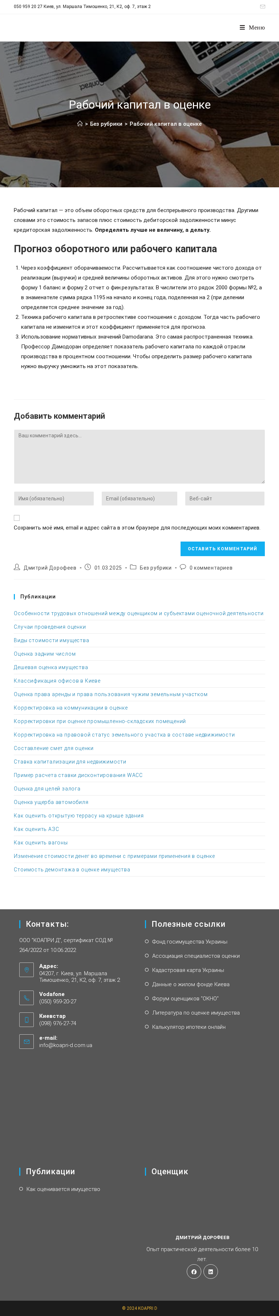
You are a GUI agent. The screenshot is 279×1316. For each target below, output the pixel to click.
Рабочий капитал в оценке (166, 124)
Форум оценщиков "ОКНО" (185, 998)
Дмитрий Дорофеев (50, 568)
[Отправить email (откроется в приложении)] (261, 7)
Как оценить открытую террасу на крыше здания (78, 816)
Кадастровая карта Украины (188, 970)
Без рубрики (156, 568)
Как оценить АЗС (36, 829)
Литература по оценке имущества (196, 1013)
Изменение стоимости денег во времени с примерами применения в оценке (114, 856)
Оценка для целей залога (47, 789)
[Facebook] (194, 1271)
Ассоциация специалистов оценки (196, 956)
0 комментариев (211, 568)
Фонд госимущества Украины (189, 941)
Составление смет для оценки (54, 748)
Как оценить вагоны (41, 843)
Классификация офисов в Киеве (57, 681)
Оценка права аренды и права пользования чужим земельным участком (110, 694)
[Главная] (80, 124)
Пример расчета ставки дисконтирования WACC (78, 775)
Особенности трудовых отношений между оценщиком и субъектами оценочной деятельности (139, 613)
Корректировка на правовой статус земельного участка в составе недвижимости (124, 735)
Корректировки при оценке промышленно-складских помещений (100, 721)
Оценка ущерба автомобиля (51, 802)
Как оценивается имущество (63, 1189)
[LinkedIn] (210, 1271)
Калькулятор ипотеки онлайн (189, 1027)
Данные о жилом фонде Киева (191, 984)
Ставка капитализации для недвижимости (70, 762)
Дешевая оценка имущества (51, 667)
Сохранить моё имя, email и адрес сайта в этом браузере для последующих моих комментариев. (137, 527)
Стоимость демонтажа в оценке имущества (72, 869)
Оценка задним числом (45, 654)
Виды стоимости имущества (51, 640)
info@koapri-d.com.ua (65, 1045)
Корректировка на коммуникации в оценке (71, 708)
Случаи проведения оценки (50, 627)
